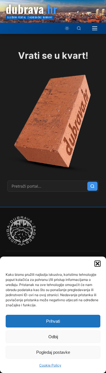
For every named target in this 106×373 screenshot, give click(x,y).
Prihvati (53, 321)
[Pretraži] (79, 28)
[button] (97, 263)
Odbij (53, 336)
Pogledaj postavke (53, 352)
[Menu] (94, 28)
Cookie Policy (50, 365)
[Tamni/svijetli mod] (67, 28)
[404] (53, 173)
